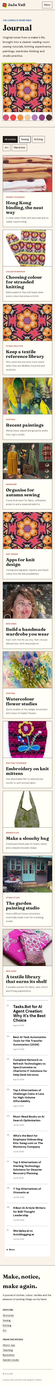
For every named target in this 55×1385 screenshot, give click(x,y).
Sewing (25, 139)
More (12, 1249)
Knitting (38, 139)
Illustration (9, 1354)
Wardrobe (19, 147)
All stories (10, 139)
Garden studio (11, 1359)
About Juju (9, 1345)
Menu (47, 4)
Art (6, 147)
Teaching (8, 1350)
